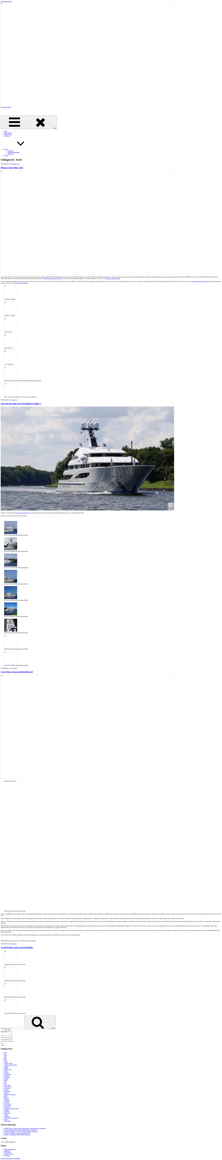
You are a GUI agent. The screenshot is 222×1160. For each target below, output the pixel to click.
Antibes (6, 1066)
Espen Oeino (7, 1074)
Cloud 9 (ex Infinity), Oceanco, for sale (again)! (17, 1133)
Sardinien (6, 1111)
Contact (6, 155)
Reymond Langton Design (11, 1108)
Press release (7, 1105)
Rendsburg (7, 1107)
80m (5, 1058)
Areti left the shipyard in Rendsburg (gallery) (21, 403)
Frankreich (7, 1077)
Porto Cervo (7, 1104)
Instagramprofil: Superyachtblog (53, 278)
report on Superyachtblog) (22, 513)
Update (6, 1114)
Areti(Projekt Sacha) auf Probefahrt (17, 947)
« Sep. (2, 1045)
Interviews (7, 136)
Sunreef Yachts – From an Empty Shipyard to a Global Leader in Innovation (25, 1128)
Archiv (3, 1142)
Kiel (5, 1083)
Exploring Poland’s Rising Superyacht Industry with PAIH (20, 1130)
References (11, 151)
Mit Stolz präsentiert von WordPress (10, 1158)
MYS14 (6, 1097)
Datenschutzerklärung (14, 152)
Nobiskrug (7, 1100)
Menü (54, 128)
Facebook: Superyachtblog (112, 278)
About (6, 149)
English (6, 1072)
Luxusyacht (7, 1088)
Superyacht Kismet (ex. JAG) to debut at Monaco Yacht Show (21, 1131)
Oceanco (6, 1102)
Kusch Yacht (7, 1086)
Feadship (6, 1076)
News (5, 131)
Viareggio (7, 1116)
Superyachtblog (5, 110)
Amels (6, 1062)
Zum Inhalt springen (6, 1)
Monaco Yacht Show (10, 1094)
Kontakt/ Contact (9, 1154)
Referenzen (7, 1151)
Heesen (6, 1079)
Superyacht (7, 1113)
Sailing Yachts (8, 134)
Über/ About (7, 1152)
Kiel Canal (7, 1085)
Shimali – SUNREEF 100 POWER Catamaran (17, 1134)
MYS (5, 1096)
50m (5, 1054)
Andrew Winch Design (10, 1065)
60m (5, 1055)
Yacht (5, 1119)
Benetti (6, 1068)
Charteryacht (7, 1069)
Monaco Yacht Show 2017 (12, 168)
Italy (5, 1082)
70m (5, 1057)
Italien (6, 1080)
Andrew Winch (8, 1063)
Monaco (6, 1093)
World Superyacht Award (11, 1118)
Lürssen (6, 1090)
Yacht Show (7, 1121)
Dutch (6, 1071)
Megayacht (7, 1091)
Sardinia (6, 1110)
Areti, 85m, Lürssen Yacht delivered (17, 672)
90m (5, 1060)
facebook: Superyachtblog (21, 283)
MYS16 (6, 1099)
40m (5, 1052)
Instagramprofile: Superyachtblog (201, 281)
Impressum (11, 154)
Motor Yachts (7, 133)
